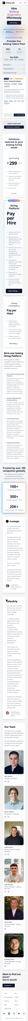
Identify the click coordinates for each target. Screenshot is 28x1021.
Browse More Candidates (13, 127)
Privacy (16, 1004)
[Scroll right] (25, 98)
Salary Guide (7, 1008)
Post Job (14, 193)
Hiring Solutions (8, 997)
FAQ (16, 993)
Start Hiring (13, 23)
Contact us (7, 985)
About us (6, 1001)
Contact (17, 997)
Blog (5, 1004)
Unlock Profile (20, 115)
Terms (16, 1001)
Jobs (5, 993)
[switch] (20, 3)
